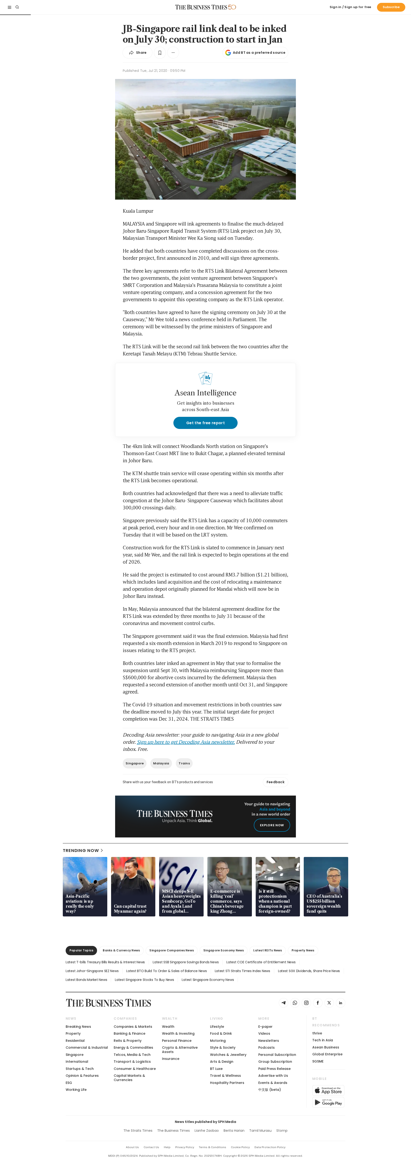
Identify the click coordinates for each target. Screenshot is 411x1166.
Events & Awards (272, 1082)
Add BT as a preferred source (259, 52)
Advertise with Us (273, 1075)
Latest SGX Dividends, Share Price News (309, 971)
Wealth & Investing (178, 1033)
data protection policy (269, 1147)
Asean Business (325, 1047)
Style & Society (222, 1047)
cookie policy (240, 1147)
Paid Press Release (274, 1068)
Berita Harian (234, 1130)
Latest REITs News (267, 950)
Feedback (275, 782)
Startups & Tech (80, 1068)
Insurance (170, 1058)
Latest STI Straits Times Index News (242, 971)
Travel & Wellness (225, 1075)
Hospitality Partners (227, 1082)
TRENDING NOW (81, 850)
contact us (151, 1147)
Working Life (76, 1089)
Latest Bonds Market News (86, 979)
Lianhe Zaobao (207, 1130)
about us (132, 1147)
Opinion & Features (82, 1075)
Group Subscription (275, 1061)
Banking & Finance (129, 1033)
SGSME (317, 1061)
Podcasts (266, 1047)
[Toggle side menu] (9, 7)
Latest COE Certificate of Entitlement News (260, 962)
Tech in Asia (322, 1040)
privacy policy (184, 1147)
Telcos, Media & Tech (132, 1054)
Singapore (135, 763)
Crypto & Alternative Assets (180, 1049)
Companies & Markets (133, 1026)
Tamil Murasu (260, 1130)
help (167, 1147)
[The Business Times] (201, 7)
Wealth (168, 1026)
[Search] (17, 7)
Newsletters (268, 1040)
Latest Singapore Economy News (208, 979)
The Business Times (173, 1130)
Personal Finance (176, 1040)
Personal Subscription (277, 1054)
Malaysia (161, 763)
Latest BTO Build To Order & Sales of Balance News (166, 971)
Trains (184, 763)
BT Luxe (216, 1068)
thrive (317, 1033)
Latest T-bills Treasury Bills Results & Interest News (105, 962)
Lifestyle (217, 1026)
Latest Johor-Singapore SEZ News (92, 971)
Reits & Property (128, 1040)
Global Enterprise (327, 1054)
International (77, 1061)
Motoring (218, 1040)
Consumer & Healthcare (135, 1068)
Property (73, 1033)
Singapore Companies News (171, 950)
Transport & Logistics (132, 1061)
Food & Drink (221, 1033)
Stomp (282, 1130)
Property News (303, 950)
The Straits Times (137, 1130)
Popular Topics (81, 950)
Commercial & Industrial (87, 1047)
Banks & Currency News (121, 950)
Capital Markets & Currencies (129, 1077)
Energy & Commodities (133, 1047)
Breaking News (78, 1026)
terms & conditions (212, 1147)
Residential (75, 1040)
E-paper (265, 1026)
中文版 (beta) (269, 1089)
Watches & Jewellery (228, 1054)
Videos (264, 1033)
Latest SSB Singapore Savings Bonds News (186, 962)
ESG (69, 1082)
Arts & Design (221, 1061)
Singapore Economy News (223, 950)
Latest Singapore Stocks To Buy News (144, 979)
